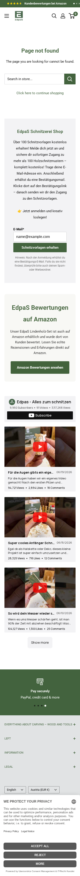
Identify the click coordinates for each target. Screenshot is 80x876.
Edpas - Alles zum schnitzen (44, 401)
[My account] (63, 15)
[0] (72, 16)
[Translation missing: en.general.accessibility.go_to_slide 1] (74, 3)
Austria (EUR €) (40, 789)
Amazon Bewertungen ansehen (40, 367)
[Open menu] (6, 16)
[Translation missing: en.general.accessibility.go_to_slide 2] (76, 3)
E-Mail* (18, 229)
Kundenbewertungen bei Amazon (38, 4)
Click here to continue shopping (40, 93)
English (11, 789)
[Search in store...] (70, 79)
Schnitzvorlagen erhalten (40, 248)
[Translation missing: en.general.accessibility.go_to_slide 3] (79, 3)
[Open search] (54, 15)
